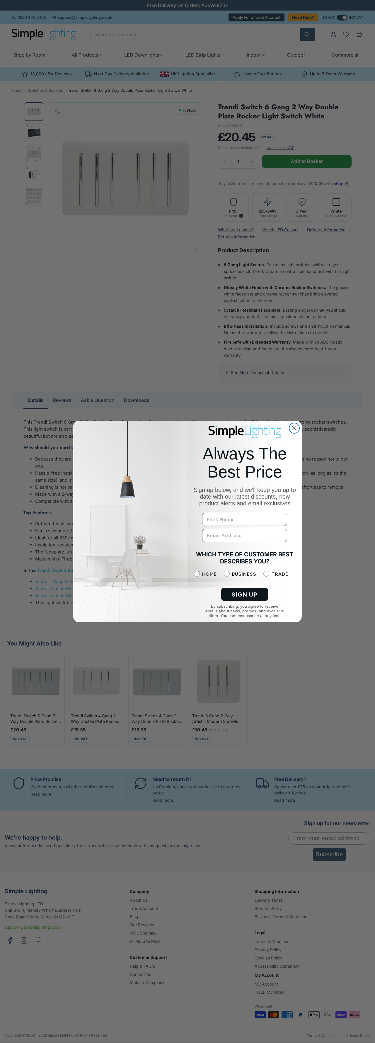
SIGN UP (245, 594)
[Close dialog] (294, 428)
